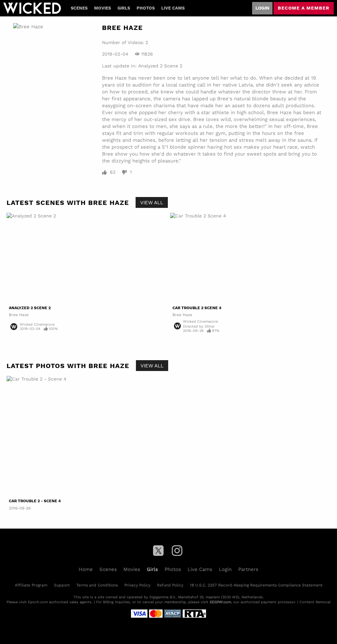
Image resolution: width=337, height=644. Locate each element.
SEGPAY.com (220, 602)
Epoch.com (38, 602)
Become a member (303, 8)
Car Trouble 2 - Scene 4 (35, 501)
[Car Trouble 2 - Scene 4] (47, 436)
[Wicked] (32, 8)
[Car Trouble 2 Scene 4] (250, 258)
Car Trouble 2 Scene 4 (196, 308)
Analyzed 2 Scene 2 (160, 66)
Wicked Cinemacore (37, 324)
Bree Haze (19, 314)
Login (262, 8)
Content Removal (314, 602)
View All (151, 202)
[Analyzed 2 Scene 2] (87, 258)
